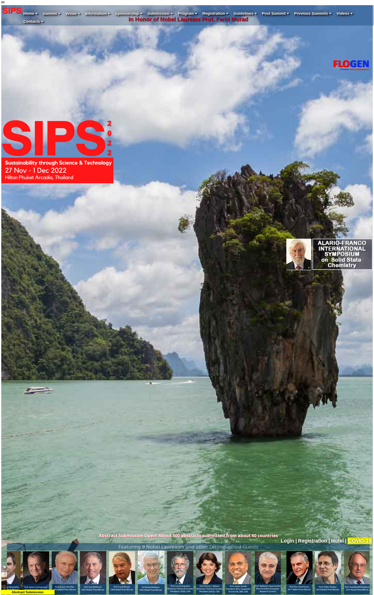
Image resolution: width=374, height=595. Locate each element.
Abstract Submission (28, 592)
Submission (159, 13)
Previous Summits (311, 13)
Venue (71, 13)
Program (186, 13)
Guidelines (244, 13)
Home (29, 13)
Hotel (337, 541)
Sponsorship (127, 13)
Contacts (32, 21)
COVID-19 (359, 541)
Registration (214, 13)
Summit (50, 13)
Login (287, 541)
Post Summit (274, 13)
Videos (343, 13)
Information (96, 13)
